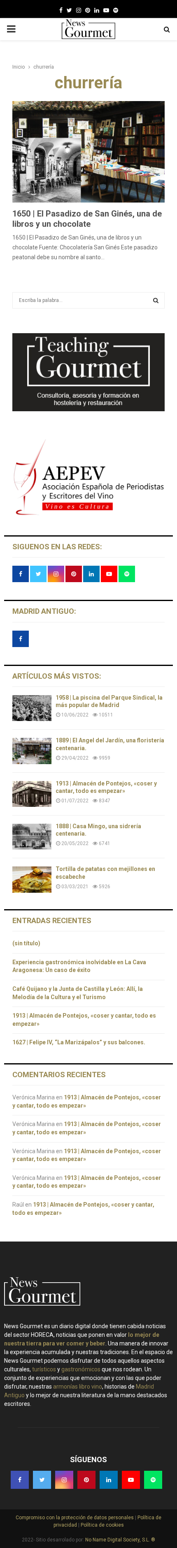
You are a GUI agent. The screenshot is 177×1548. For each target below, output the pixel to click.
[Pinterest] (87, 10)
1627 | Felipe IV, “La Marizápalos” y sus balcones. (79, 1042)
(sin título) (26, 943)
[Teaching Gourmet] (88, 409)
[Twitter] (69, 10)
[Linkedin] (96, 10)
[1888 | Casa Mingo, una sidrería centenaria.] (31, 837)
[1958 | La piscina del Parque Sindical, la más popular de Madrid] (31, 708)
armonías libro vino (77, 1386)
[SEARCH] (156, 300)
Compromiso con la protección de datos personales (75, 1517)
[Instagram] (78, 10)
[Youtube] (106, 10)
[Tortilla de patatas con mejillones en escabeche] (31, 879)
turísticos (44, 1369)
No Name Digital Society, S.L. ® (120, 1540)
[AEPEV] (88, 514)
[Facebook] (61, 10)
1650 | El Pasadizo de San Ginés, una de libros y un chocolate (87, 219)
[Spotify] (115, 10)
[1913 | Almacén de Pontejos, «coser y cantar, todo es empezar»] (31, 794)
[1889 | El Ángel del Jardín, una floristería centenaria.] (31, 751)
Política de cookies (101, 1525)
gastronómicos (80, 1369)
